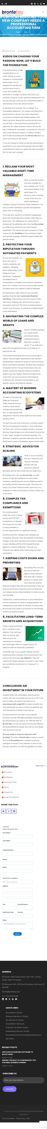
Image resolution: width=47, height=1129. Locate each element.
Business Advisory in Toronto (17, 1016)
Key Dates (10, 1039)
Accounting (25, 51)
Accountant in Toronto (14, 1013)
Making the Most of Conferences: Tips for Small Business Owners (19, 1061)
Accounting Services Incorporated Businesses (23, 1035)
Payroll (6, 787)
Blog (25, 32)
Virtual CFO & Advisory (11, 797)
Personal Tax (8, 792)
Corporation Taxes (10, 782)
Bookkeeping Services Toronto (17, 1031)
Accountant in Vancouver (15, 1024)
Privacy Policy (20, 1118)
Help (28, 1118)
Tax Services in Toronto (15, 1020)
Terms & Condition (8, 1118)
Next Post (40, 766)
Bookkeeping (8, 777)
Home (18, 32)
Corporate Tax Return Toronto (17, 1027)
